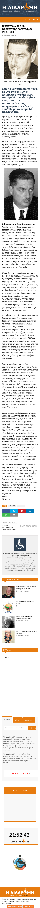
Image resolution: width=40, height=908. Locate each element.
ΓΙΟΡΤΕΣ (12, 506)
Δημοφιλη (29, 720)
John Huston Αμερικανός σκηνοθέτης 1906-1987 (24, 617)
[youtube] (33, 19)
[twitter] (29, 19)
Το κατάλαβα (28, 906)
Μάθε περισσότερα (14, 906)
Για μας (7, 719)
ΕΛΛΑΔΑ (21, 506)
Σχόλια (17, 720)
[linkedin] (37, 19)
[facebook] (26, 19)
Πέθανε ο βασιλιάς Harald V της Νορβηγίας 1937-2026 (26, 588)
